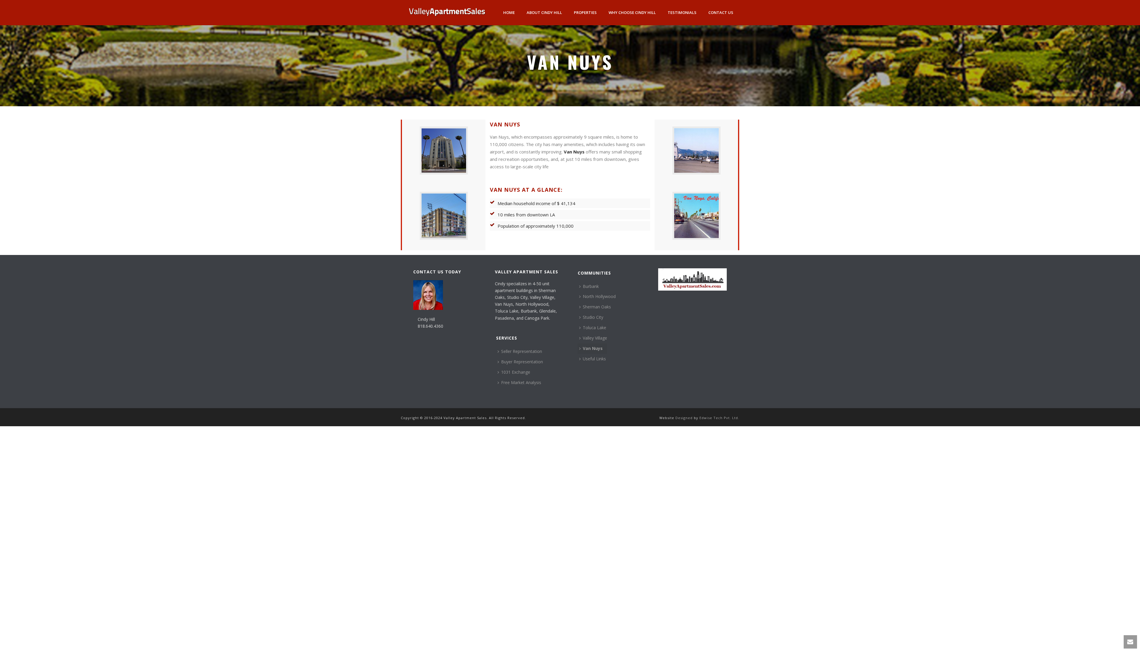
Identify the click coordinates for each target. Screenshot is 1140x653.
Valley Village (595, 338)
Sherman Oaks (597, 307)
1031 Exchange (515, 372)
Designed (684, 418)
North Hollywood (599, 296)
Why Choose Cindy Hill (632, 12)
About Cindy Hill (544, 12)
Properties (585, 12)
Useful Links (594, 359)
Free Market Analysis (521, 382)
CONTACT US (720, 12)
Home (509, 12)
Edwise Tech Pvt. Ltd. (719, 418)
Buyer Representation (522, 361)
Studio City (593, 317)
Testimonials (682, 12)
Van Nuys (574, 152)
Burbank (591, 286)
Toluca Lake (594, 327)
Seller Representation (521, 351)
